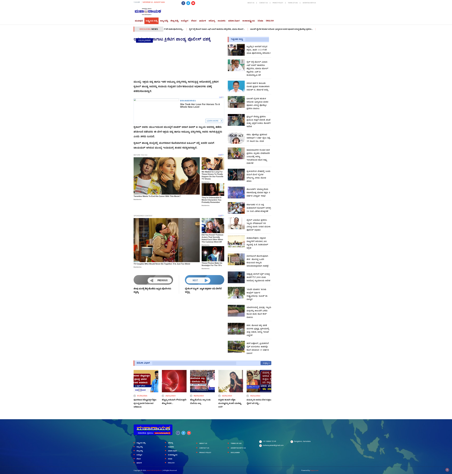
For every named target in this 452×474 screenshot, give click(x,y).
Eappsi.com (314, 470)
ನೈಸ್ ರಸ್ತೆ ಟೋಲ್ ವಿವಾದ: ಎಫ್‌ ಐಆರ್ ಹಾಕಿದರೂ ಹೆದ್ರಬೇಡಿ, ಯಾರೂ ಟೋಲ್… (191, 29)
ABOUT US (250, 3)
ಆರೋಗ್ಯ (212, 21)
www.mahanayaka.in (154, 470)
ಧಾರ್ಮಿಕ (202, 21)
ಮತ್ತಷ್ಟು (265, 363)
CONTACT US (263, 3)
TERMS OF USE (293, 3)
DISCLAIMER (235, 452)
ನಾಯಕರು (222, 21)
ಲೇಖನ (193, 21)
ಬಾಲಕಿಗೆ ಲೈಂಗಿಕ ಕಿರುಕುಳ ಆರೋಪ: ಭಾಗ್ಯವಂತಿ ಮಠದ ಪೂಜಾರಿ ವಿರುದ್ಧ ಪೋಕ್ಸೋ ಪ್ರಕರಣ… (255, 29)
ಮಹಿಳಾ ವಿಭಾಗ (234, 21)
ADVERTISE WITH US (309, 3)
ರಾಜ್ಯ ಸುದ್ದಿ (164, 21)
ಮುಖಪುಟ (139, 21)
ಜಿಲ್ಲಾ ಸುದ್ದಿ (174, 21)
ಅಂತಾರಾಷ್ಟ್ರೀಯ (248, 21)
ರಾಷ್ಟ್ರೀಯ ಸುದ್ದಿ (151, 21)
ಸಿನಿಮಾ (260, 21)
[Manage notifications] (447, 470)
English (270, 21)
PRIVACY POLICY (278, 3)
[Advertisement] (179, 61)
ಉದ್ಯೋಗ (184, 21)
